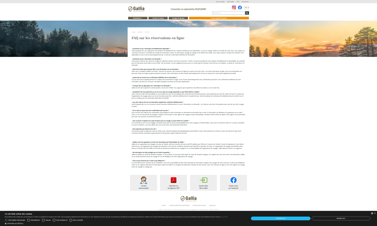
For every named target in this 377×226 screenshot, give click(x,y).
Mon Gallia (230, 2)
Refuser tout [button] (341, 218)
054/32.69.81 (204, 210)
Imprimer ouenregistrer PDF (173, 187)
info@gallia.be (194, 210)
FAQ (238, 2)
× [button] (375, 213)
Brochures (245, 2)
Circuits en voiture (158, 18)
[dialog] (188, 218)
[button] (116, 223)
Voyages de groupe (178, 18)
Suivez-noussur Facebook (233, 187)
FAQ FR (147, 32)
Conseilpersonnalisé (143, 187)
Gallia (133, 32)
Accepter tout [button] (280, 218)
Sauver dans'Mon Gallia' (203, 187)
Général (139, 32)
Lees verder (224, 217)
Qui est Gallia (220, 2)
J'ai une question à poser (219, 18)
